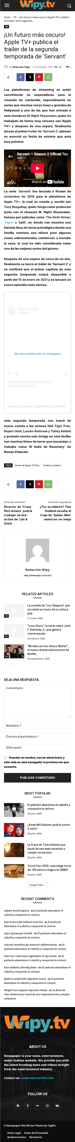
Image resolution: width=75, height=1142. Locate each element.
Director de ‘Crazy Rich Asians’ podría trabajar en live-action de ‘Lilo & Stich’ (18, 515)
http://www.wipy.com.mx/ (37, 575)
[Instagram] (47, 1106)
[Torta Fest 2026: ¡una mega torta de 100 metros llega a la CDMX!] (14, 871)
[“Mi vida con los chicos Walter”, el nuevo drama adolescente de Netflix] (14, 651)
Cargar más (36, 885)
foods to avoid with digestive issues (25, 979)
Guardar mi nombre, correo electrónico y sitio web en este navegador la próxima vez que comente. (36, 762)
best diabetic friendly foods (20, 967)
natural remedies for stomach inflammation (30, 944)
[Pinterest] (39, 77)
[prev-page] (6, 665)
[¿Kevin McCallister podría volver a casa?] (14, 830)
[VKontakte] (57, 1106)
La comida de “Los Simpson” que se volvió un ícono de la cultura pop (48, 609)
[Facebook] (21, 77)
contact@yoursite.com (37, 1078)
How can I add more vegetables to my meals (30, 956)
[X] (30, 77)
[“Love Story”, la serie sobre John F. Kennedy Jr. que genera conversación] (14, 631)
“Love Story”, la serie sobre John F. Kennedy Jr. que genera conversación (49, 629)
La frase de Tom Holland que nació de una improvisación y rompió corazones (46, 848)
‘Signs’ (9, 222)
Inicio (7, 17)
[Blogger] (18, 1106)
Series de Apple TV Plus (27, 465)
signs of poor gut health (18, 933)
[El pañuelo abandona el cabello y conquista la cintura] (14, 810)
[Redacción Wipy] (6, 67)
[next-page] (12, 665)
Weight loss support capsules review (25, 990)
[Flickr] (37, 1106)
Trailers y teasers (52, 465)
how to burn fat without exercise (23, 922)
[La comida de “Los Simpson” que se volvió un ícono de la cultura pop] (14, 611)
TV (14, 17)
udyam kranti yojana (16, 910)
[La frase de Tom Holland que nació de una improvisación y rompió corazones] (14, 850)
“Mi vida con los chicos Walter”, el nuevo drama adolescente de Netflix (48, 650)
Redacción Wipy (21, 66)
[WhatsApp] (48, 77)
